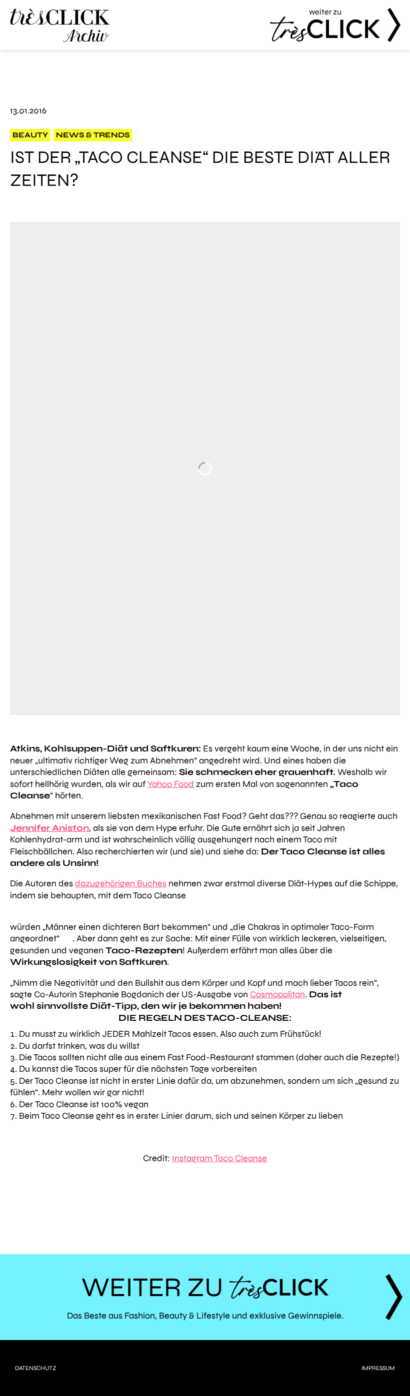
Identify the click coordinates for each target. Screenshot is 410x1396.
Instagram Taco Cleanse (219, 1158)
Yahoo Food (171, 783)
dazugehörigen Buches (120, 883)
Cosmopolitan (277, 994)
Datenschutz (35, 1368)
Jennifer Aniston (49, 827)
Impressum (378, 1368)
